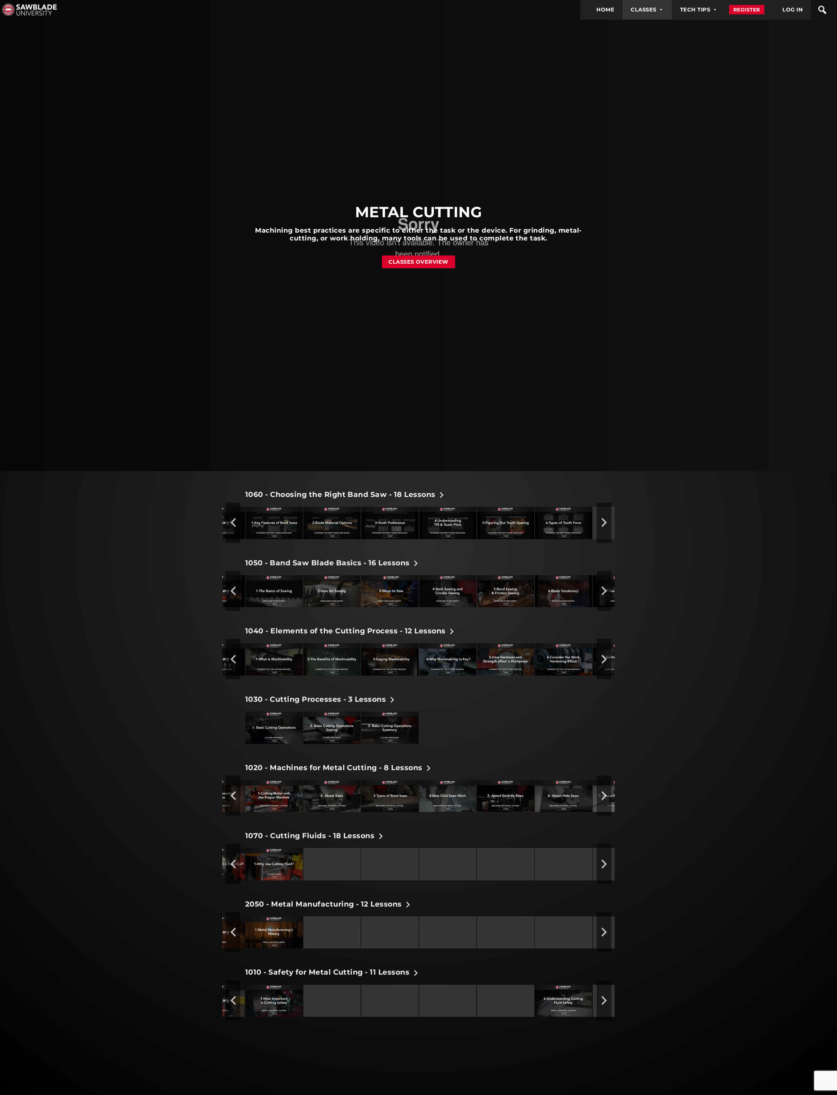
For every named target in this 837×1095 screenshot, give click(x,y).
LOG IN (792, 10)
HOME (605, 10)
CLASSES (643, 10)
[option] (274, 522)
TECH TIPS (695, 10)
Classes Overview (418, 262)
